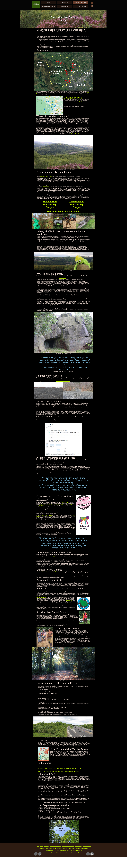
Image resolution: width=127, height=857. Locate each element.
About (41, 846)
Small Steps (69, 850)
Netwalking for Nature (77, 850)
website (48, 250)
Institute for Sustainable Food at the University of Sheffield (52, 504)
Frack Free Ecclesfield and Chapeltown (57, 852)
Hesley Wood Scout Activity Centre (56, 571)
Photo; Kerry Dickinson (85, 625)
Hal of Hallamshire (49, 850)
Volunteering (46, 846)
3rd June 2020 (52, 556)
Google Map (81, 101)
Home (38, 846)
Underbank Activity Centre (42, 571)
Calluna (57, 850)
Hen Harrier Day (78, 846)
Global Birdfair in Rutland (47, 515)
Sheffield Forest (62, 278)
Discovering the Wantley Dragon (68, 848)
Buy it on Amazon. (54, 757)
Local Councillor (57, 782)
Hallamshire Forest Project (55, 846)
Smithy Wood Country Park (55, 848)
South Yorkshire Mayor (69, 782)
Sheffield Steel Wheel (43, 848)
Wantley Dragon (45, 186)
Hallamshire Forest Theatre (46, 176)
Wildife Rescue (81, 852)
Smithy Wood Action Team (71, 852)
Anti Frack (45, 852)
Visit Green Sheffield (87, 846)
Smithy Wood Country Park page (63, 381)
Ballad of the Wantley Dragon (82, 848)
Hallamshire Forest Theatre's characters (78, 133)
